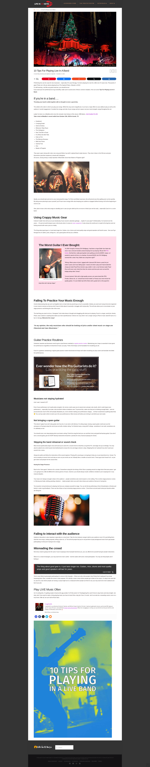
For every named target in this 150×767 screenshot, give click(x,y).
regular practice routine (80, 343)
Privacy (100, 761)
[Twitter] (43, 616)
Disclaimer (94, 761)
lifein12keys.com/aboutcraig (52, 612)
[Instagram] (36, 616)
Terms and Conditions (84, 761)
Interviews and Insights (44, 73)
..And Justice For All (91, 114)
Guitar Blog (37, 73)
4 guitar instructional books (70, 607)
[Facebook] (39, 616)
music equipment (77, 223)
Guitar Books (67, 761)
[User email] (50, 616)
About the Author (52, 761)
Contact (60, 761)
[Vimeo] (46, 616)
